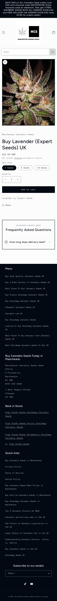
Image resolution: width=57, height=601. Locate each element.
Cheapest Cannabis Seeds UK (20, 307)
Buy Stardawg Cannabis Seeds (20, 320)
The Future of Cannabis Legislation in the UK (26, 525)
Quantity (6, 174)
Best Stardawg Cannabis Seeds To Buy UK (27, 345)
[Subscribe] (48, 573)
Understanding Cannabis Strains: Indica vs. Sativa (27, 541)
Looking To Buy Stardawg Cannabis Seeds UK (27, 328)
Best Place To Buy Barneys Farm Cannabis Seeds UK (27, 337)
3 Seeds (9, 168)
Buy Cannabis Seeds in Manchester (23, 460)
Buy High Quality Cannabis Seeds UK (24, 276)
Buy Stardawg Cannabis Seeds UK (22, 301)
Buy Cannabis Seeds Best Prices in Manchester (24, 487)
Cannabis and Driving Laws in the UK (25, 517)
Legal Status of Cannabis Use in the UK (27, 533)
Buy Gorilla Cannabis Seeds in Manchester (28, 495)
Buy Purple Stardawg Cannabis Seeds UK (26, 295)
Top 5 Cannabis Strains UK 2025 (22, 511)
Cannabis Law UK (13, 313)
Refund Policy (12, 479)
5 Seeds (25, 168)
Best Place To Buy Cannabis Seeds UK (25, 288)
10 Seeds (42, 168)
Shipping (18, 158)
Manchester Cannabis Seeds (24, 596)
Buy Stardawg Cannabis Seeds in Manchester (22, 503)
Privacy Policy (13, 467)
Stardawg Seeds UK (15, 555)
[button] (3, 32)
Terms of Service (14, 473)
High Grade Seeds (19, 444)
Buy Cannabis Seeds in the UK (21, 549)
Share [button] (8, 205)
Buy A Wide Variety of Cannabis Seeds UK (27, 282)
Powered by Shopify (41, 596)
